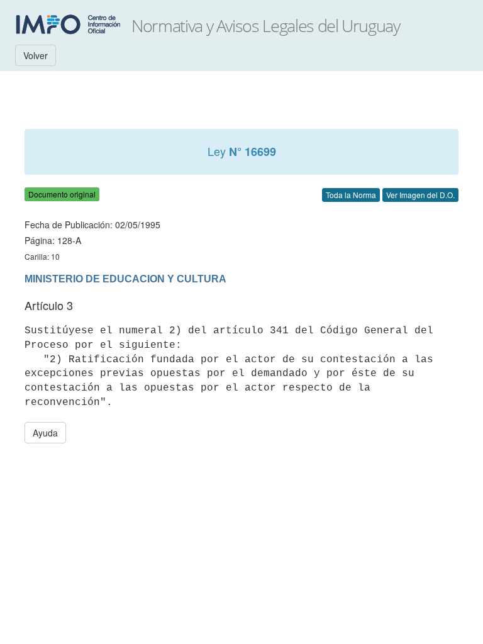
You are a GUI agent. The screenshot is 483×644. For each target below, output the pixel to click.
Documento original (62, 194)
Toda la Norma (351, 194)
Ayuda (45, 432)
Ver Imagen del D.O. (420, 194)
